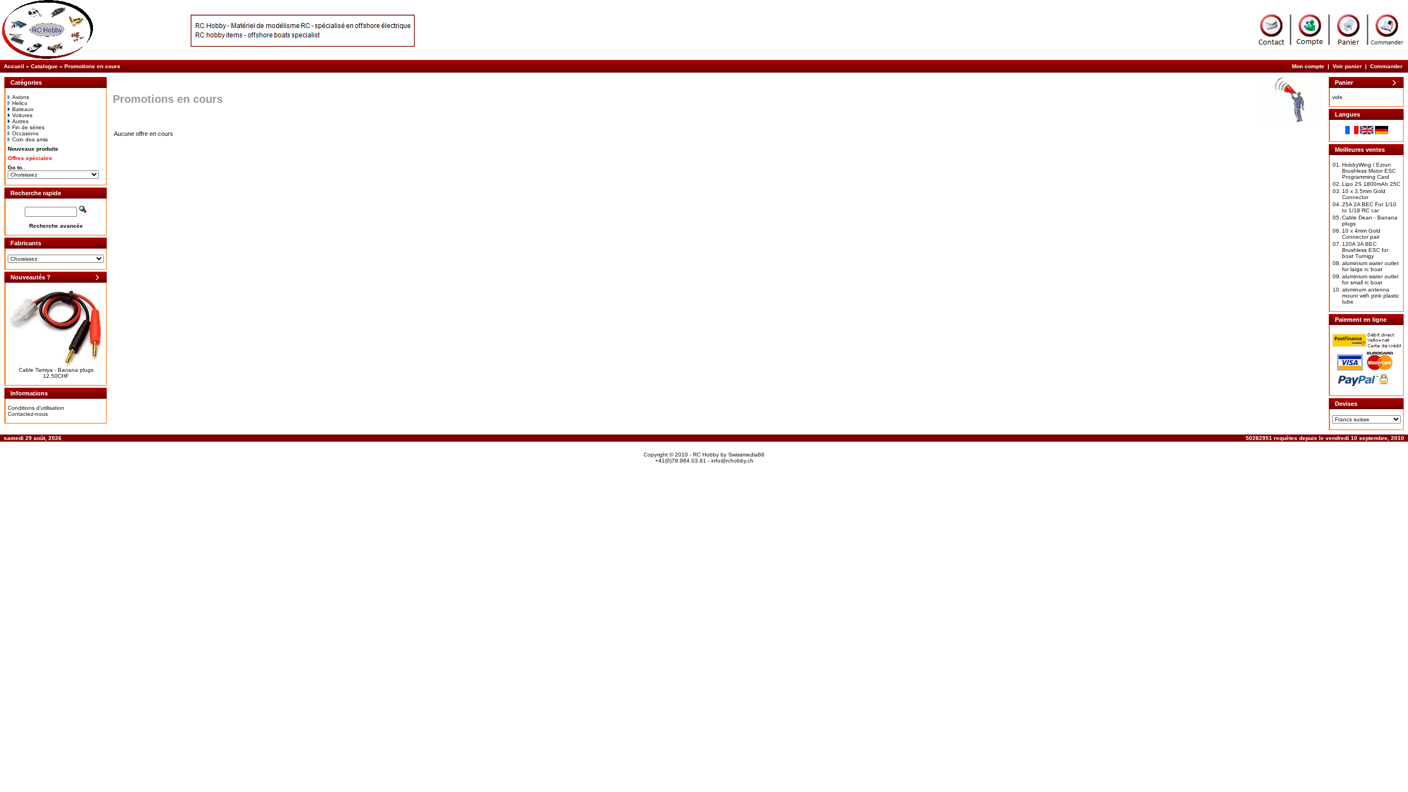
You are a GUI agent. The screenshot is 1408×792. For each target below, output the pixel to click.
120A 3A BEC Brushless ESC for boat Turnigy (1365, 250)
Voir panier (1347, 66)
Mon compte (1308, 66)
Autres (20, 121)
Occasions (25, 133)
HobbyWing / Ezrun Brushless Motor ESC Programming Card (1369, 171)
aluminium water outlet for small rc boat (1370, 279)
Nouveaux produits (33, 149)
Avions (20, 97)
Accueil (14, 66)
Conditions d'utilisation (36, 408)
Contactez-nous (28, 414)
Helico (20, 103)
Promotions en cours (92, 66)
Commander (1386, 66)
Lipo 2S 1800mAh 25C (1371, 184)
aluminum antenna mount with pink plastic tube (1370, 296)
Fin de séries (28, 127)
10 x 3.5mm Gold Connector (1363, 194)
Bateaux (23, 109)
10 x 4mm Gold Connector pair (1361, 234)
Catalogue (44, 66)
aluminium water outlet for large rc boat (1370, 266)
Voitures (22, 115)
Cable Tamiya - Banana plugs (56, 370)
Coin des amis (30, 139)
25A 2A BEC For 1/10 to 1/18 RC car (1369, 207)
